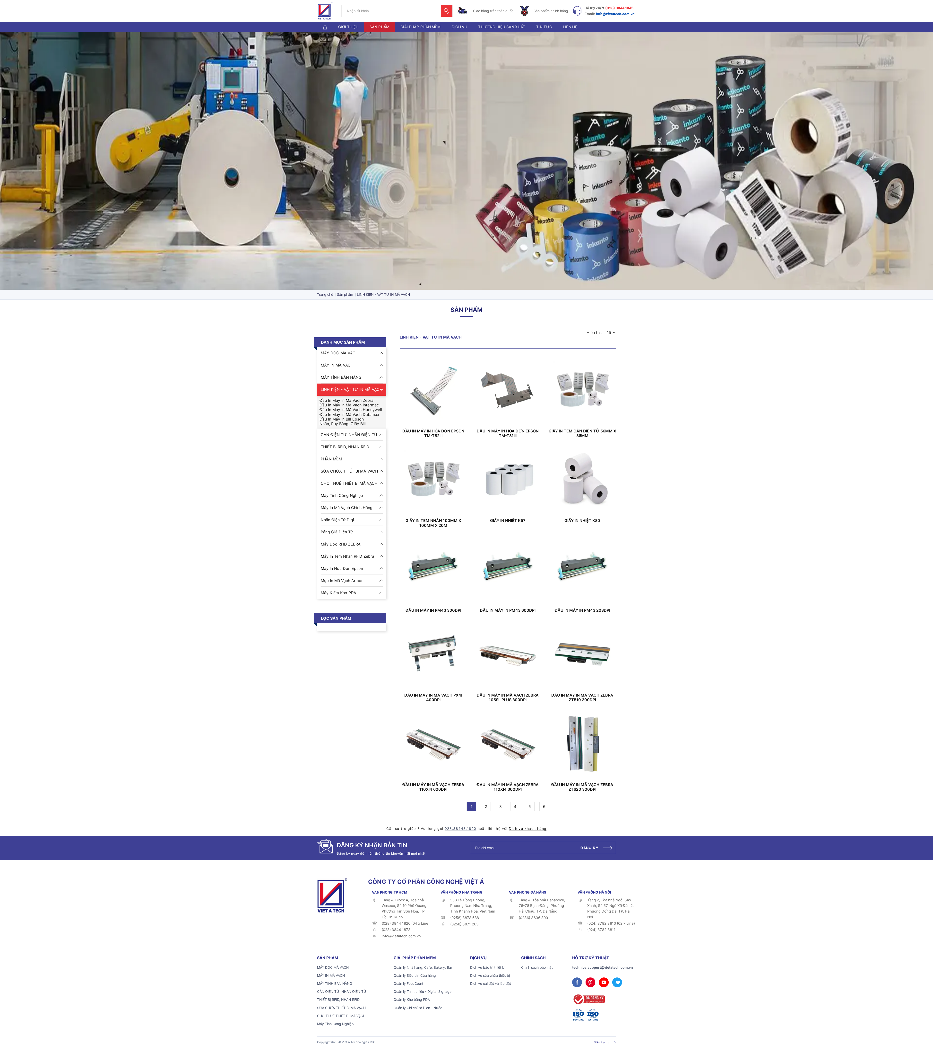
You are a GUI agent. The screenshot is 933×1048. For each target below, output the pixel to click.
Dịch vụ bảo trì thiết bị (487, 967)
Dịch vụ (459, 27)
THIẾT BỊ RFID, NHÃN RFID (345, 446)
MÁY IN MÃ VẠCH (337, 365)
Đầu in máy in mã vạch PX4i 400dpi (433, 697)
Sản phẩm (379, 27)
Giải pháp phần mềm (420, 27)
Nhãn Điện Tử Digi (337, 519)
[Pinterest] (590, 982)
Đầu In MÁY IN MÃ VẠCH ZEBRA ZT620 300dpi (582, 787)
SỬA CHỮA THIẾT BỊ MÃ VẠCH (349, 471)
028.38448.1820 (460, 828)
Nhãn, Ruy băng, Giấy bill (343, 423)
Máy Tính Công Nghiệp (342, 495)
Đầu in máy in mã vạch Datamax (349, 414)
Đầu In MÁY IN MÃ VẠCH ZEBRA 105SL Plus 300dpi (508, 697)
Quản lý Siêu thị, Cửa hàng (415, 975)
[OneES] (332, 895)
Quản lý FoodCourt (408, 983)
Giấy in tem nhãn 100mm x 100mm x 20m (433, 523)
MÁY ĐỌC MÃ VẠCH (339, 352)
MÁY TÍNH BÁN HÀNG (341, 377)
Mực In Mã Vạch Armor (342, 580)
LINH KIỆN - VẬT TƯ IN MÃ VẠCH (351, 389)
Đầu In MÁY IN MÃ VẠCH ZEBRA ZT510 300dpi (582, 697)
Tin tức (544, 27)
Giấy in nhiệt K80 (582, 520)
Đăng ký (589, 848)
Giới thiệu (348, 27)
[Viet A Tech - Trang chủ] (325, 10)
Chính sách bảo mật (537, 967)
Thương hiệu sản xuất (501, 27)
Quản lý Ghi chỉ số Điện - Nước (418, 1008)
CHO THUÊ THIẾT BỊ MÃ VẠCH (349, 483)
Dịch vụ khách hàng (527, 828)
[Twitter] (617, 982)
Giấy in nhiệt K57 (507, 520)
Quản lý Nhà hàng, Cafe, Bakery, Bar (423, 967)
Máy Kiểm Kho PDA (338, 592)
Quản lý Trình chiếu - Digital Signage (422, 991)
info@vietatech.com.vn (615, 14)
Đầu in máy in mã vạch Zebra (346, 400)
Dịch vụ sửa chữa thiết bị (490, 975)
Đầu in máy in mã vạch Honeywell (351, 409)
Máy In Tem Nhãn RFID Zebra (347, 556)
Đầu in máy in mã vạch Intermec (349, 405)
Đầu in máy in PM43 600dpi (508, 610)
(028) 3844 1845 (619, 8)
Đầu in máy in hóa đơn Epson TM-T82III (433, 433)
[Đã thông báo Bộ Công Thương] (588, 999)
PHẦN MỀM (331, 459)
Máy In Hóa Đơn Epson (342, 568)
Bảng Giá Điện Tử (337, 531)
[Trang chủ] (325, 26)
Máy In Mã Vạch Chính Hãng (346, 507)
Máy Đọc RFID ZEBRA (341, 544)
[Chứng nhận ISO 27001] (578, 1015)
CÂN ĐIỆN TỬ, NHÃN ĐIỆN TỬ (349, 434)
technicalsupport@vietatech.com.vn (602, 967)
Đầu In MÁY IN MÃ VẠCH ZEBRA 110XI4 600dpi (433, 787)
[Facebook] (577, 982)
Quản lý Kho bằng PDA (412, 999)
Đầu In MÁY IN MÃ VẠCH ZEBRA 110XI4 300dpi (508, 787)
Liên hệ (570, 27)
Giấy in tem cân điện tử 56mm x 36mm (582, 433)
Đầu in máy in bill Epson (342, 419)
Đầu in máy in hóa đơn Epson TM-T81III (508, 433)
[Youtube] (604, 982)
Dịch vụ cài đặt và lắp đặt (490, 983)
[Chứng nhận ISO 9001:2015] (593, 1015)
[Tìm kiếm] (446, 11)
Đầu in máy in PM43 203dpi (582, 610)
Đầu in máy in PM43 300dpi (433, 610)
